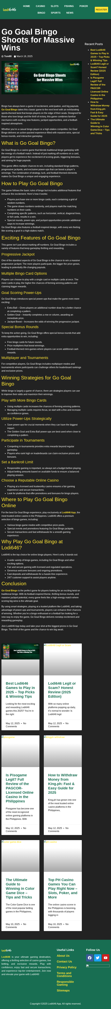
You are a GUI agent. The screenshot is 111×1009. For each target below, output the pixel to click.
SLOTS (55, 6)
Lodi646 (5, 957)
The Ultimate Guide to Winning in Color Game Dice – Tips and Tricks (20, 888)
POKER (83, 6)
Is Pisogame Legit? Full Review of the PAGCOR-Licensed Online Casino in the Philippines (20, 788)
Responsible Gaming (65, 983)
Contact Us (64, 961)
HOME (26, 6)
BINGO (41, 13)
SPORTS (56, 13)
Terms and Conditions (64, 974)
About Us (63, 955)
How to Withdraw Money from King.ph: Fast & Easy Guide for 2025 (62, 783)
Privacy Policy (66, 967)
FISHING (69, 6)
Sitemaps (63, 990)
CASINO (40, 6)
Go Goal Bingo (9, 109)
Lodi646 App (69, 512)
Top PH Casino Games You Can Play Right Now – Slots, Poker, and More (62, 888)
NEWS (69, 13)
